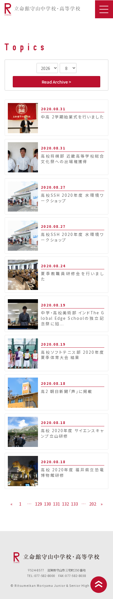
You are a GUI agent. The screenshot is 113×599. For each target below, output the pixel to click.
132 (65, 504)
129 (38, 504)
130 (47, 504)
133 (74, 504)
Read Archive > (56, 82)
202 (92, 504)
